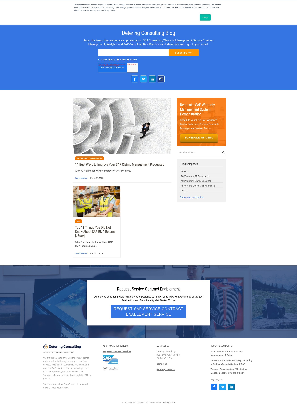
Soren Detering (81, 178)
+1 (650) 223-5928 (166, 369)
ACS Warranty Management (196, 181)
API (184, 190)
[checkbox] (148, 60)
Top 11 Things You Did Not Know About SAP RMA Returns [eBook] (95, 232)
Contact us (162, 364)
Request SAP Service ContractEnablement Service (148, 312)
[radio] (102, 60)
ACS (185, 171)
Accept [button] (205, 17)
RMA (78, 221)
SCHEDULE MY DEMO (199, 137)
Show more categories (191, 197)
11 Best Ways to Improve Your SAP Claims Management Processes (119, 164)
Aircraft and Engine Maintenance (198, 186)
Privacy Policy (169, 402)
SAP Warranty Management (89, 158)
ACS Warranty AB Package (195, 176)
